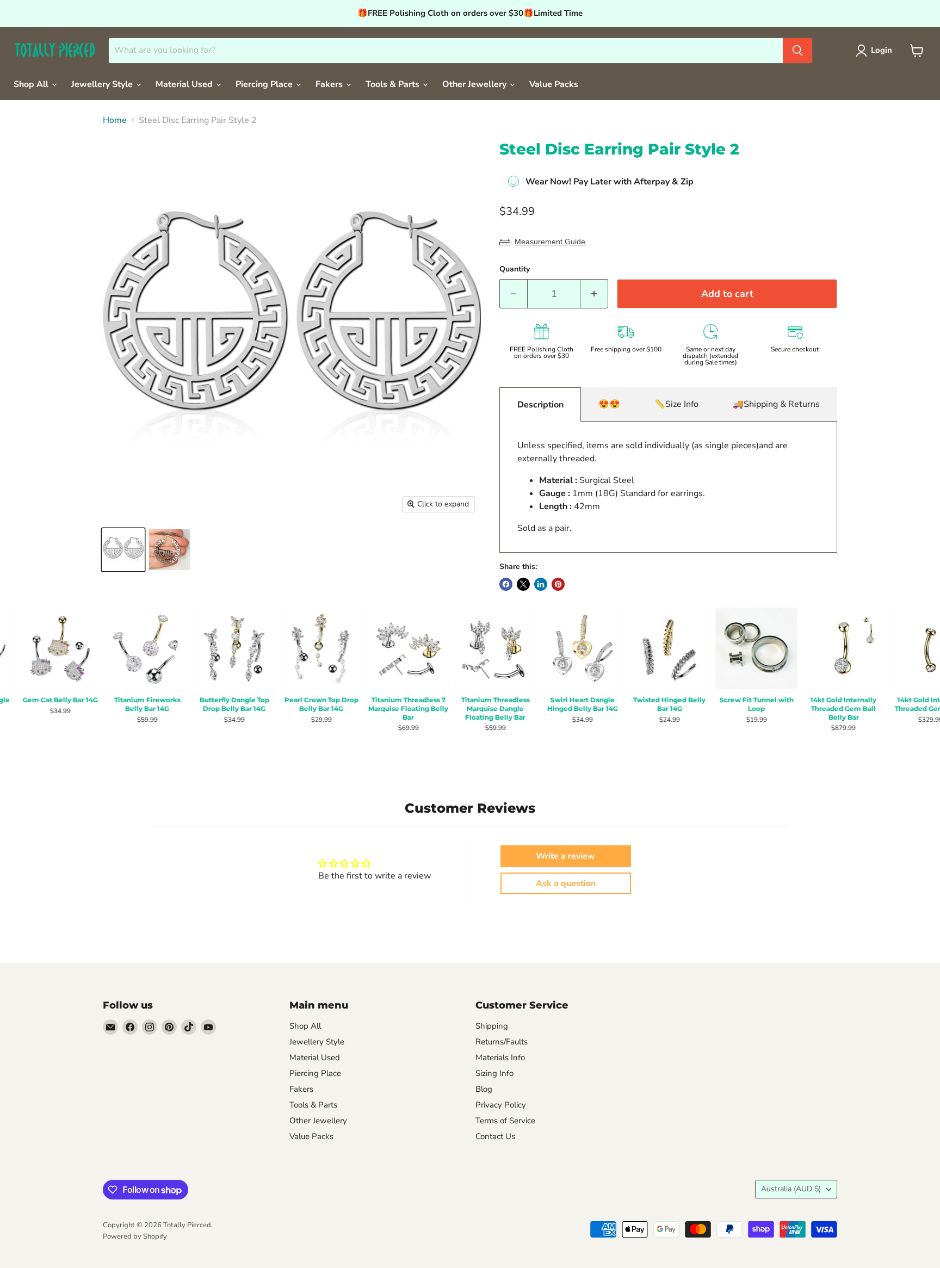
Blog (483, 1089)
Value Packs (553, 84)
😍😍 (609, 404)
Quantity (514, 269)
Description (540, 405)
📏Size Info (676, 404)
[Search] (797, 50)
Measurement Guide (550, 241)
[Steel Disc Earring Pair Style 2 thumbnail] (123, 549)
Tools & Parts (394, 84)
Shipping (491, 1025)
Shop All (32, 84)
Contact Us (495, 1136)
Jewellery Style (103, 84)
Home (115, 120)
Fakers (330, 84)
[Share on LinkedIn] (540, 584)
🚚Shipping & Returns (776, 404)
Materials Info (500, 1057)
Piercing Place (265, 84)
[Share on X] (523, 584)
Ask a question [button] (566, 883)
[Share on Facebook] (505, 584)
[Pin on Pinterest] (558, 584)
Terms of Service (505, 1120)
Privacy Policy (500, 1104)
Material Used (185, 84)
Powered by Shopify (135, 1236)
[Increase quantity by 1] (594, 294)
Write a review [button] (565, 856)
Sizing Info (494, 1073)
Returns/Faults (501, 1041)
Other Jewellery (475, 84)
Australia (791, 1189)
